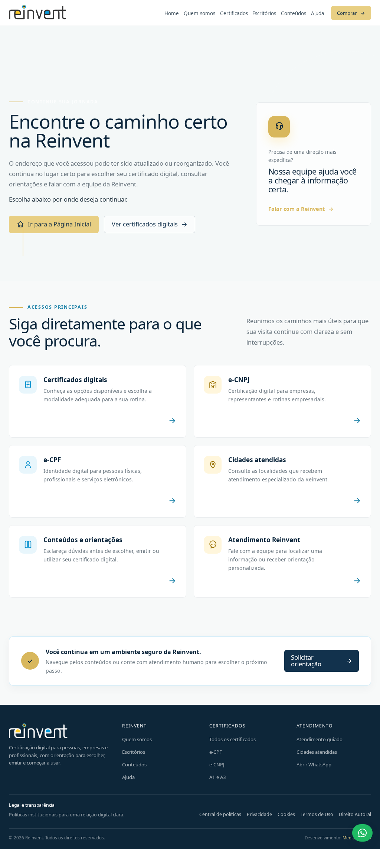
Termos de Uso (317, 814)
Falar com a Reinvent (301, 208)
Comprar (351, 13)
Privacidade (259, 814)
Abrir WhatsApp (314, 764)
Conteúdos (293, 13)
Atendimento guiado (320, 739)
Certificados (234, 13)
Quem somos (199, 13)
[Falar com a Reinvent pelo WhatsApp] (362, 833)
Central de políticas (220, 814)
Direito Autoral (355, 814)
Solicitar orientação (321, 660)
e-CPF (215, 752)
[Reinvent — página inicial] (37, 13)
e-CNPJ (217, 764)
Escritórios (264, 13)
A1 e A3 (217, 777)
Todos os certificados (232, 739)
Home (171, 13)
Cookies (286, 814)
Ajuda (317, 13)
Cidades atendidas (317, 752)
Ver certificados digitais (149, 224)
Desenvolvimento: (338, 837)
